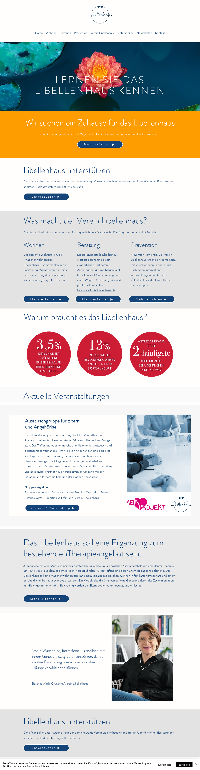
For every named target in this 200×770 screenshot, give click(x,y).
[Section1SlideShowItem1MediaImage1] (100, 701)
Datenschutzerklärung (38, 766)
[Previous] (8, 667)
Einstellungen (165, 764)
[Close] (196, 764)
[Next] (192, 667)
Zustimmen (184, 764)
